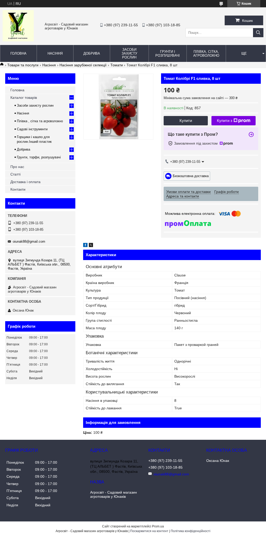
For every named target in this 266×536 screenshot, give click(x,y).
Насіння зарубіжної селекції (83, 65)
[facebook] (85, 246)
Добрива (91, 53)
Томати (116, 65)
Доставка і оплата (25, 182)
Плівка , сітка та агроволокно (40, 121)
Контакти (17, 189)
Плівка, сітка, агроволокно (206, 53)
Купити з (224, 120)
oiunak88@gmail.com (29, 241)
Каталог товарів (23, 97)
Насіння (55, 53)
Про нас (17, 167)
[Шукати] (258, 32)
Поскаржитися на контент (149, 531)
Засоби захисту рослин (129, 53)
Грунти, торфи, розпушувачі (39, 157)
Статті (15, 174)
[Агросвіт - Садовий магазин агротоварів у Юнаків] (18, 40)
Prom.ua (158, 526)
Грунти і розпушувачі (167, 53)
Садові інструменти (32, 129)
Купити (185, 120)
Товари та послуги (22, 65)
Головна (18, 53)
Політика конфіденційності (190, 531)
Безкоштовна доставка (191, 176)
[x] (91, 246)
